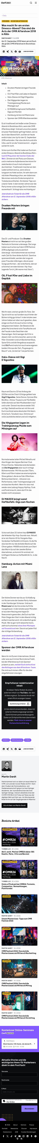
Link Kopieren (28, 51)
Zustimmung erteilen (18, 704)
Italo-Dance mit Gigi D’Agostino (21, 97)
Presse (31, 1125)
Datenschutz (7, 1132)
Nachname (5, 1080)
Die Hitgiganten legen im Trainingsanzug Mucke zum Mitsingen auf (19, 103)
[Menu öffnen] (36, 3)
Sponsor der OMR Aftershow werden (22, 118)
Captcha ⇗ (31, 1100)
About (15, 1125)
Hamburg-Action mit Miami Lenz (21, 115)
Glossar (24, 1128)
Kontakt (5, 1128)
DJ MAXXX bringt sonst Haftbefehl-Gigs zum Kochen (22, 110)
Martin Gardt (7, 916)
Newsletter (14, 1128)
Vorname (5, 1071)
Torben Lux (6, 849)
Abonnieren (29, 1108)
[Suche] (31, 3)
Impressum (33, 1128)
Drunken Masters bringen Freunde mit (22, 89)
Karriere (23, 1125)
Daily (4, 15)
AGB (16, 1132)
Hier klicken (10, 1102)
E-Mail (4, 1089)
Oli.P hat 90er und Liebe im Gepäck (22, 94)
